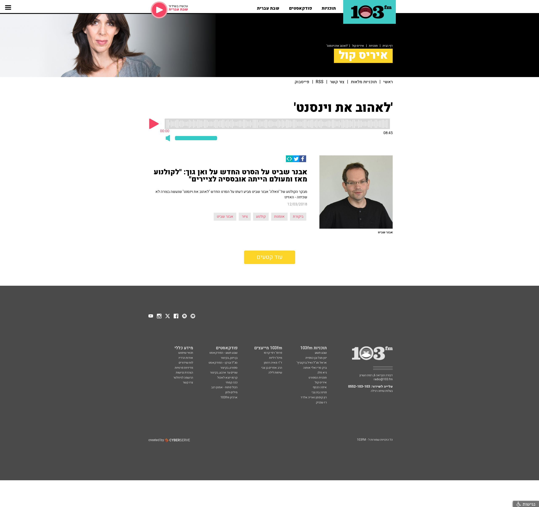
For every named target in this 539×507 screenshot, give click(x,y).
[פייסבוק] (302, 158)
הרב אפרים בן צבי (271, 367)
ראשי (388, 82)
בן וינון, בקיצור (229, 357)
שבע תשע (321, 352)
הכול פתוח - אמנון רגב (224, 387)
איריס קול (358, 46)
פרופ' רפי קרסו (273, 352)
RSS (319, 82)
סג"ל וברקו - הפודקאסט (223, 362)
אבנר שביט (225, 216)
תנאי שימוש (185, 352)
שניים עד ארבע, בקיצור (223, 372)
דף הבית (388, 46)
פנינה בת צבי (319, 392)
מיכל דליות (275, 357)
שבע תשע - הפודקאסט (223, 352)
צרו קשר (188, 382)
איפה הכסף (320, 387)
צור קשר (337, 82)
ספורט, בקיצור (228, 367)
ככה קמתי (231, 382)
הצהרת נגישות (184, 372)
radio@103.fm (383, 379)
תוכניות (373, 46)
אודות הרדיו (186, 357)
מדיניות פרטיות (184, 367)
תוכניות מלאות (364, 82)
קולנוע (261, 216)
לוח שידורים (186, 362)
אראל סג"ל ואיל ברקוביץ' (312, 362)
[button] (329, 7)
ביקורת (298, 216)
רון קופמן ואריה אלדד (313, 397)
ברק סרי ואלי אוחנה (315, 367)
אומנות (279, 216)
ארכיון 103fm (228, 397)
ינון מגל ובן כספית (316, 357)
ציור (245, 216)
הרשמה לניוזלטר (183, 377)
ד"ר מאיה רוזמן (273, 362)
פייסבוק (302, 82)
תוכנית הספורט (318, 377)
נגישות (528, 504)
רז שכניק (321, 402)
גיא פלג (322, 372)
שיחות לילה (275, 372)
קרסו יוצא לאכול (227, 377)
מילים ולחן (231, 392)
